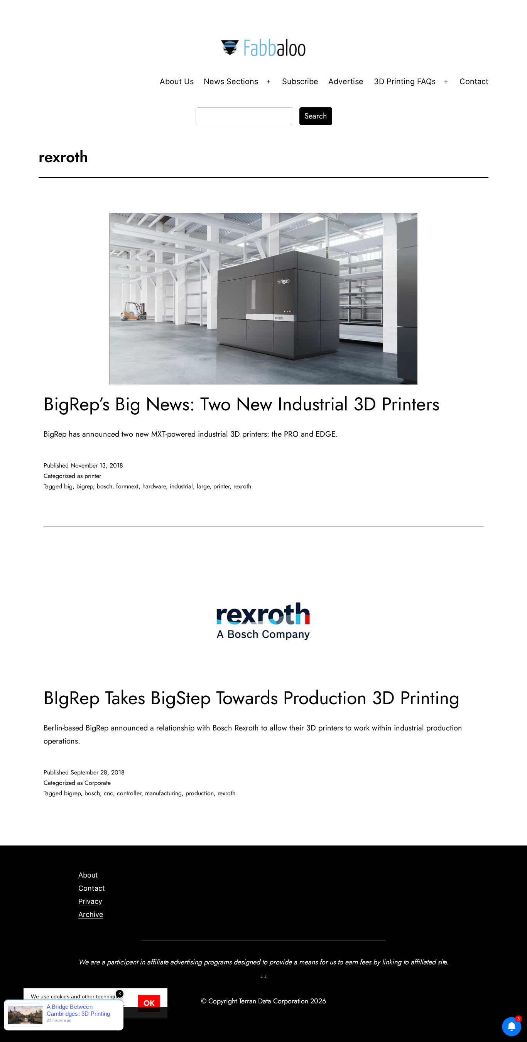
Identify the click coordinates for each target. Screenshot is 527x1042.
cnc (108, 793)
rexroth (242, 486)
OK (149, 1003)
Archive (90, 914)
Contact (473, 81)
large (203, 486)
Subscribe (300, 81)
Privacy (90, 901)
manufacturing (163, 793)
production (200, 793)
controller (129, 793)
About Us (177, 81)
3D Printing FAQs (405, 81)
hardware (154, 486)
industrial (181, 486)
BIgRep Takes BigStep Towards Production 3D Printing (251, 698)
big (68, 486)
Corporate (97, 782)
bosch (104, 486)
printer (92, 475)
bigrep (84, 486)
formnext (127, 486)
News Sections (231, 81)
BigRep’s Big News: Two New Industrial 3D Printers (241, 404)
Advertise (345, 81)
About (88, 875)
